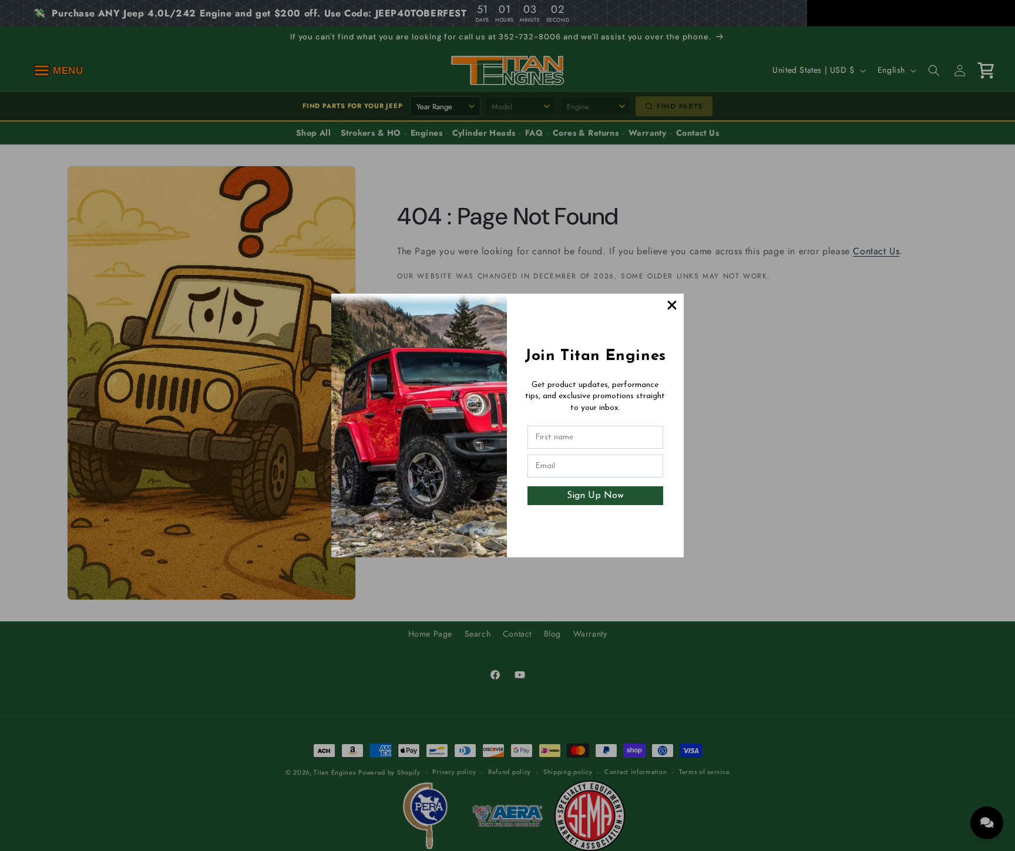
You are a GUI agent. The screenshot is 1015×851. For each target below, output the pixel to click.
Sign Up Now (595, 495)
